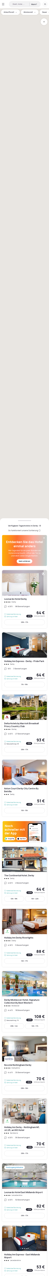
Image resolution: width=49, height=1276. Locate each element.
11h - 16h (24, 684)
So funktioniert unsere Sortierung (23, 530)
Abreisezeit (28, 12)
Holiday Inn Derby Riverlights (24, 938)
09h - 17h (24, 622)
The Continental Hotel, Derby (24, 876)
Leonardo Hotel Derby (24, 599)
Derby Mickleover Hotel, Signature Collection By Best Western (24, 1001)
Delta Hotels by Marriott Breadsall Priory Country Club (24, 725)
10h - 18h (14, 899)
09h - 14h (14, 1026)
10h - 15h (24, 810)
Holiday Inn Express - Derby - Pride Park (24, 661)
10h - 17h (24, 961)
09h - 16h (24, 1088)
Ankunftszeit (9, 12)
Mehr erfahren (24, 561)
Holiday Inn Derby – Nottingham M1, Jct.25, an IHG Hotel (24, 1128)
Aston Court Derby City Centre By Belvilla (24, 788)
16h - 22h (35, 899)
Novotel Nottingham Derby (24, 1065)
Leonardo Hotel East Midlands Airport (24, 1192)
